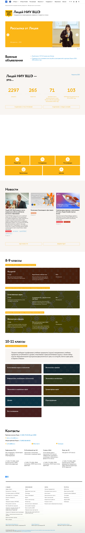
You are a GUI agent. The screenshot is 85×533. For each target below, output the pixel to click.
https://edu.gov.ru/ (35, 524)
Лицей (26, 489)
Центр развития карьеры (30, 505)
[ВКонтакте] (6, 477)
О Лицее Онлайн (24, 1)
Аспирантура (27, 501)
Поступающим (33, 1)
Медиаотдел (61, 244)
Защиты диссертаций (49, 497)
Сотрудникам (42, 163)
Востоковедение (12, 411)
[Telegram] (8, 477)
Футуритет (12, 271)
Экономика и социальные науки (17, 389)
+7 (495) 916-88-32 (24, 440)
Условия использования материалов (28, 530)
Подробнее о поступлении (23, 107)
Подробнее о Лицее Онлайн (61, 107)
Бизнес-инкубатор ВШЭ (30, 507)
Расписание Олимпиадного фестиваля (42, 210)
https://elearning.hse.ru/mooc (64, 524)
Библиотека (66, 489)
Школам (64, 1)
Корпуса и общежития (10, 497)
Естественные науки (15, 294)
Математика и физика (16, 319)
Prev (8, 34)
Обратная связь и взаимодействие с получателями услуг (32, 512)
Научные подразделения (50, 489)
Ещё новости (23, 244)
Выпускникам (58, 1)
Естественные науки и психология (18, 367)
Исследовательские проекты (50, 491)
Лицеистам (17, 163)
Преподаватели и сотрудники (12, 495)
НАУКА (46, 487)
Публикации (66, 501)
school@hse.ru (11, 444)
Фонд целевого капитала (11, 503)
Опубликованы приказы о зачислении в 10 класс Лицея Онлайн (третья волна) (67, 211)
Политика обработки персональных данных (43, 530)
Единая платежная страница (11, 517)
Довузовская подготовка (30, 491)
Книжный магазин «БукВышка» (70, 493)
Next (77, 34)
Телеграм (60, 444)
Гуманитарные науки (52, 389)
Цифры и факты (9, 489)
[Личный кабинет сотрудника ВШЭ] (76, 1)
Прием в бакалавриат (29, 495)
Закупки (7, 499)
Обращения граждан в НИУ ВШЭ (12, 501)
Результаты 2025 (76, 74)
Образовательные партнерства (31, 509)
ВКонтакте (36, 444)
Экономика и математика (54, 378)
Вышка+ (26, 497)
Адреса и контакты (18, 530)
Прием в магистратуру (29, 499)
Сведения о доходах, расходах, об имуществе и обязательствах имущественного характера (13, 509)
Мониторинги (47, 493)
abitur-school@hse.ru (12, 438)
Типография (66, 495)
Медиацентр (66, 497)
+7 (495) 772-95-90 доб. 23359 (28, 435)
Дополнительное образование (31, 503)
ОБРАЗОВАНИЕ (28, 487)
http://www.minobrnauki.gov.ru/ (12, 524)
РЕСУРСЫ (66, 487)
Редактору (80, 530)
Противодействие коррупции (12, 505)
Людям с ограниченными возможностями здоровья (14, 515)
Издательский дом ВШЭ (69, 491)
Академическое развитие (50, 499)
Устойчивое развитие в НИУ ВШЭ (12, 493)
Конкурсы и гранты (48, 501)
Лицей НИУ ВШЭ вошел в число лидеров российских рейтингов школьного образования (15, 211)
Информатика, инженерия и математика (20, 378)
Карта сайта (53, 530)
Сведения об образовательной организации (15, 512)
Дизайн (9, 400)
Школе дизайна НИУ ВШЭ (26, 531)
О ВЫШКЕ (8, 487)
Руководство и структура (11, 491)
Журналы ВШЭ (67, 499)
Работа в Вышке (9, 519)
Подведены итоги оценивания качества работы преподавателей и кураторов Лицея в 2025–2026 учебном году (54, 59)
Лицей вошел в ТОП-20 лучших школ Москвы (43, 56)
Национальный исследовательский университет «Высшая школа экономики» (23, 5)
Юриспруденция (51, 400)
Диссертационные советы (50, 495)
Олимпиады (27, 493)
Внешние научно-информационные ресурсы (53, 503)
